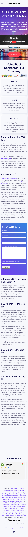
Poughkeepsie (20, 510)
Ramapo (11, 515)
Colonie (16, 492)
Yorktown (23, 505)
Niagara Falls (15, 514)
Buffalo (13, 490)
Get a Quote (14, 54)
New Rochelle (5, 515)
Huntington (19, 494)
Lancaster (6, 510)
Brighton (17, 505)
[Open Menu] (2, 3)
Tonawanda (18, 499)
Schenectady (21, 497)
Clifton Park (6, 506)
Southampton (19, 515)
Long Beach (15, 503)
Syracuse (12, 499)
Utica (4, 501)
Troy (23, 499)
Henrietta (12, 510)
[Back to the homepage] (14, 3)
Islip (25, 494)
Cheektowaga (20, 490)
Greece (21, 492)
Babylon (21, 488)
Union (25, 515)
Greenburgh (5, 494)
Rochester (12, 497)
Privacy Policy (7, 527)
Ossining (10, 508)
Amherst (16, 488)
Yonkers (16, 501)
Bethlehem (5, 505)
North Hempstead (13, 495)
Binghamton (5, 512)
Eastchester (22, 503)
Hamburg (21, 501)
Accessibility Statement (11, 529)
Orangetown (22, 495)
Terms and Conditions (18, 527)
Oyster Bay (5, 497)
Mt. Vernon (5, 495)
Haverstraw (13, 506)
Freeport (22, 508)
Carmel (4, 503)
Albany (11, 488)
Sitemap (21, 529)
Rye (16, 497)
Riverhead (9, 503)
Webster (11, 512)
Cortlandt (16, 508)
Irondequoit (22, 514)
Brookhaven (7, 490)
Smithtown (6, 499)
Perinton (8, 514)
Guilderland (11, 505)
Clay (12, 492)
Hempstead (12, 494)
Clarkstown (7, 492)
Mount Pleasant (18, 512)
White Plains (10, 501)
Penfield (19, 506)
